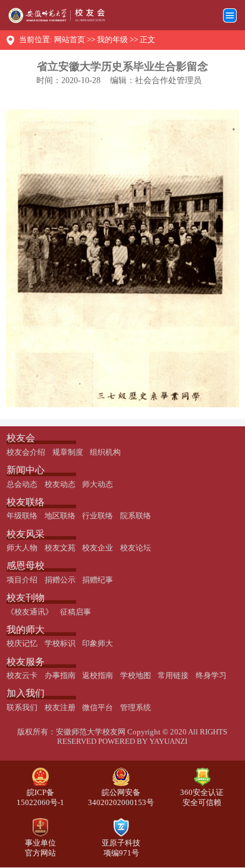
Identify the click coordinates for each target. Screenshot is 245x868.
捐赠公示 (60, 580)
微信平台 (97, 708)
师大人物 (22, 548)
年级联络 (22, 516)
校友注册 (60, 708)
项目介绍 (22, 580)
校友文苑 (60, 548)
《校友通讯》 (30, 612)
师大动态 (97, 484)
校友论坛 (135, 548)
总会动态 (22, 484)
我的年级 (112, 40)
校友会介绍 (26, 452)
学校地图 (135, 675)
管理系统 (135, 708)
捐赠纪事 (97, 580)
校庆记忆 (22, 643)
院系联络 (135, 516)
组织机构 (105, 452)
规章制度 (67, 452)
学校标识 (60, 643)
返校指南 (97, 675)
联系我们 (22, 708)
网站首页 (69, 40)
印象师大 (97, 643)
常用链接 (173, 675)
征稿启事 (75, 612)
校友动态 (60, 484)
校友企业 (97, 548)
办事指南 (60, 675)
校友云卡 (22, 675)
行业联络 (97, 516)
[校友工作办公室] (52, 15)
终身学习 (211, 675)
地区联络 (60, 516)
